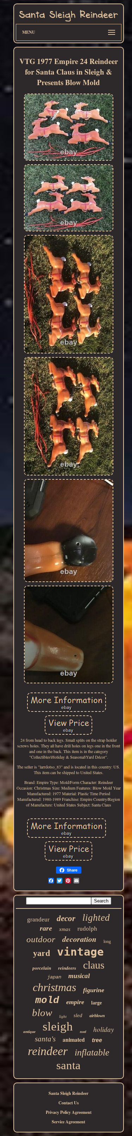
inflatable (92, 1052)
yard (41, 953)
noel (83, 1032)
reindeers (67, 968)
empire (75, 1002)
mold (47, 1000)
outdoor (40, 939)
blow (42, 1012)
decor (66, 918)
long (107, 941)
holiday (103, 1029)
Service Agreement (68, 1122)
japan (54, 977)
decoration (79, 938)
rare (46, 928)
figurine (93, 990)
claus (94, 965)
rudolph (87, 928)
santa (68, 1065)
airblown (97, 1015)
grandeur (38, 919)
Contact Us (68, 1103)
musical (79, 975)
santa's (45, 1039)
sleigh (58, 1026)
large (96, 1003)
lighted (96, 917)
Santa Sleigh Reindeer (68, 1093)
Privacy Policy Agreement (69, 1112)
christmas (54, 987)
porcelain (41, 968)
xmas (64, 929)
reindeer (48, 1051)
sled (78, 1015)
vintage (80, 951)
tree (97, 1040)
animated (74, 1039)
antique (29, 1031)
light (63, 1016)
